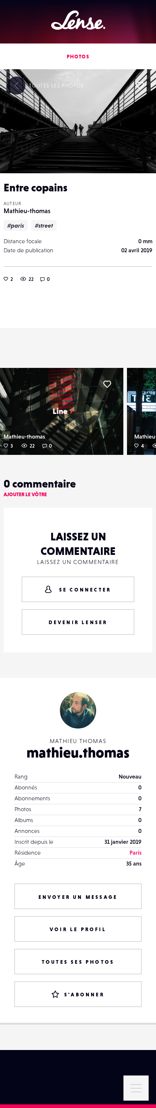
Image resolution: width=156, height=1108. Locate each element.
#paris (15, 225)
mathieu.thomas (78, 752)
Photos (78, 56)
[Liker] (139, 85)
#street (44, 225)
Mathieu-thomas (27, 211)
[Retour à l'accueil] (78, 20)
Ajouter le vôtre (25, 494)
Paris (135, 852)
